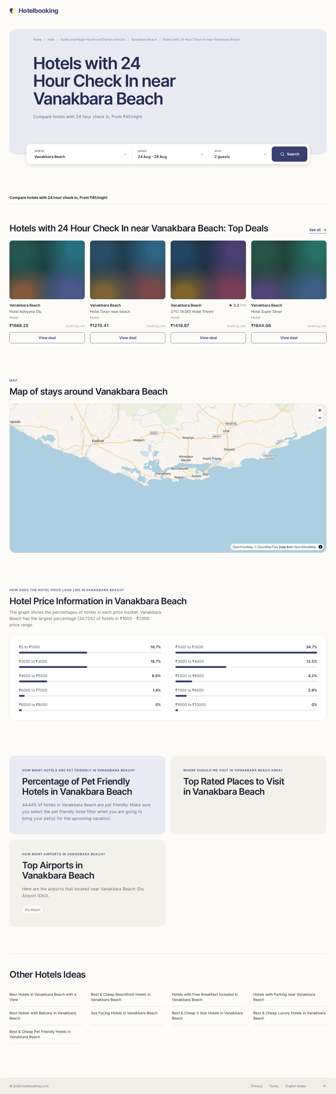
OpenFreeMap (243, 547)
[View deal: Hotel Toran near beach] (127, 270)
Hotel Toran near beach (110, 311)
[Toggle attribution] (320, 547)
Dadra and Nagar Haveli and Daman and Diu (92, 39)
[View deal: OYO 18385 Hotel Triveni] (208, 270)
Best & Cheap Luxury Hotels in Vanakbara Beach (289, 1015)
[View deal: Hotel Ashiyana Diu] (47, 270)
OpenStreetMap (305, 547)
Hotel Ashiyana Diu (25, 311)
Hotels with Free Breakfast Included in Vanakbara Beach (205, 997)
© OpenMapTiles (266, 547)
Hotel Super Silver (266, 311)
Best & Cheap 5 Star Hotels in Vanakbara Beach (207, 1015)
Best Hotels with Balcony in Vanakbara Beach (42, 1015)
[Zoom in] (320, 410)
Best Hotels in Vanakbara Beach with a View (42, 997)
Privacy (256, 1086)
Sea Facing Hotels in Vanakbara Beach (124, 1013)
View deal (47, 337)
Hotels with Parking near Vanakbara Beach (284, 997)
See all (318, 229)
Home (37, 39)
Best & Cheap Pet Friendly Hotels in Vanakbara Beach (40, 1034)
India (51, 39)
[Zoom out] (320, 418)
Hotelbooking (38, 10)
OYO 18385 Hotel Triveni (192, 311)
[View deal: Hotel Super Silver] (289, 270)
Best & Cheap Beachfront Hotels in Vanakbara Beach (120, 997)
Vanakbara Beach (144, 39)
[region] (168, 478)
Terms (273, 1086)
